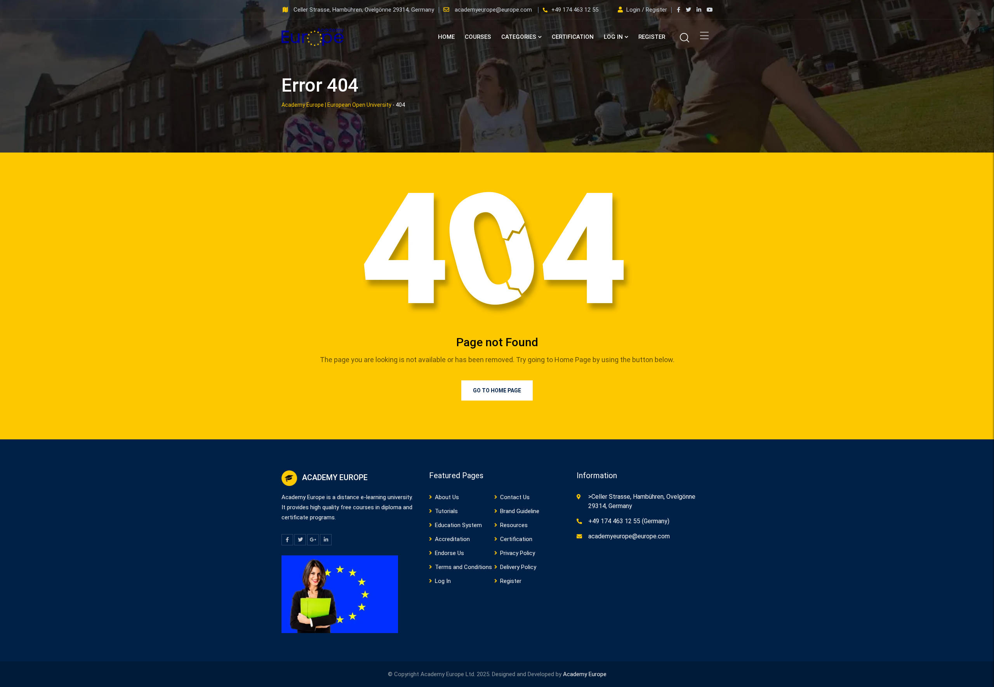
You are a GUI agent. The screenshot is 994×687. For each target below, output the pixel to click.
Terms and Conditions (463, 567)
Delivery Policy (518, 567)
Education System (458, 525)
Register (651, 36)
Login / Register (647, 9)
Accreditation (452, 539)
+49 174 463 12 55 (574, 9)
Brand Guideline (519, 511)
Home (446, 36)
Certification (573, 36)
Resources (514, 525)
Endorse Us (449, 553)
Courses (478, 36)
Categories (518, 36)
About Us (447, 497)
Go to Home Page (497, 390)
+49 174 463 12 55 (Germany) (628, 521)
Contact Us (515, 497)
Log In (613, 36)
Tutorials (446, 511)
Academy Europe (584, 674)
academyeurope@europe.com (494, 9)
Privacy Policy (517, 553)
